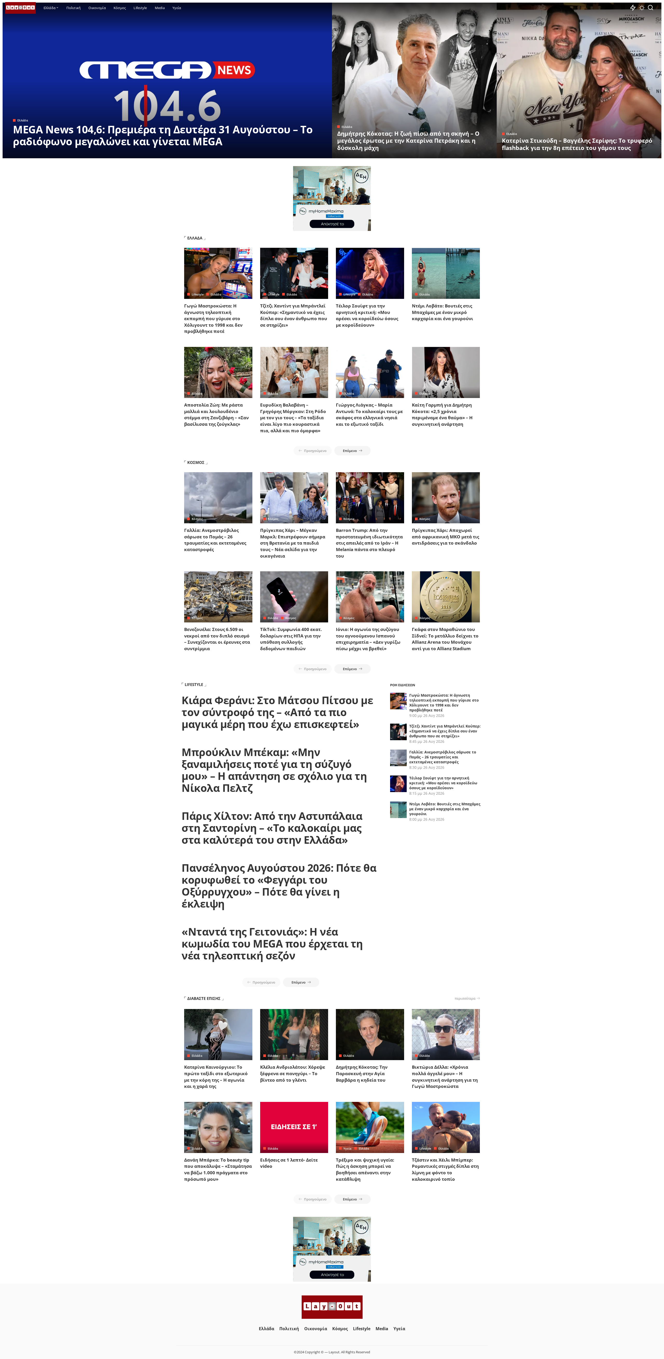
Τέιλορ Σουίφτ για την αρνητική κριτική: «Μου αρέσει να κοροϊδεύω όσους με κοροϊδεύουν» (367, 315)
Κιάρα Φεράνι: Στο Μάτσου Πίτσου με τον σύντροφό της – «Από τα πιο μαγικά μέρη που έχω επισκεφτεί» (277, 712)
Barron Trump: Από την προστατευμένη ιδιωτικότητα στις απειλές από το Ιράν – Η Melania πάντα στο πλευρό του (369, 543)
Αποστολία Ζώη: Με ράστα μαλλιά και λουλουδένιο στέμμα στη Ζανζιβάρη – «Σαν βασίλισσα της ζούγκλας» (216, 414)
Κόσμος (197, 518)
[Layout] (20, 8)
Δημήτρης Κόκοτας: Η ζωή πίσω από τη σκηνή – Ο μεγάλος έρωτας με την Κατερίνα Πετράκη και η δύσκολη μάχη (408, 140)
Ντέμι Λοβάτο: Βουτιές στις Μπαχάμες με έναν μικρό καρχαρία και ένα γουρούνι (442, 312)
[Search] (650, 8)
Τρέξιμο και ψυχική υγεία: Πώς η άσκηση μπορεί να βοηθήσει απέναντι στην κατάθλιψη (365, 1169)
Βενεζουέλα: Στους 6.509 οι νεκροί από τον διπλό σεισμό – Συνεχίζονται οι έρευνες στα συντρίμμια (217, 638)
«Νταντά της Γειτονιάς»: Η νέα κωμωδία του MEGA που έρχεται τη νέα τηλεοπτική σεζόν (272, 943)
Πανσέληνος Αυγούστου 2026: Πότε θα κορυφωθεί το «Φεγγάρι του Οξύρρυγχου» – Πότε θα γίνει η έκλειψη (279, 886)
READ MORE (307, 153)
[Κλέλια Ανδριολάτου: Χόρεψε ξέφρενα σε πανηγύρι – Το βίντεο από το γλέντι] (294, 1034)
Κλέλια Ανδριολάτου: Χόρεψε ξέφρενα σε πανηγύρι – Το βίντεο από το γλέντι (292, 1073)
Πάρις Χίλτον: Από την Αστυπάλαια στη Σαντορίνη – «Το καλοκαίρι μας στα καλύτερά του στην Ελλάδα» (272, 828)
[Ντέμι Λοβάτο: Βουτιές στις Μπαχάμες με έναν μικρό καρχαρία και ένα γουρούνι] (446, 273)
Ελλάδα (22, 120)
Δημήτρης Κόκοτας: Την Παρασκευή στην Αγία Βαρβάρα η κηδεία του (362, 1073)
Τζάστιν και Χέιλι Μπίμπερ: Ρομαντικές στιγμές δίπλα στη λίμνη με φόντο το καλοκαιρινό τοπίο (445, 1169)
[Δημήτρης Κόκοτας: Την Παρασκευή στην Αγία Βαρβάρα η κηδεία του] (370, 1034)
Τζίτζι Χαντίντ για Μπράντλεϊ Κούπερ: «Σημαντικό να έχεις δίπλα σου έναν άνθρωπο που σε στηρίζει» (293, 315)
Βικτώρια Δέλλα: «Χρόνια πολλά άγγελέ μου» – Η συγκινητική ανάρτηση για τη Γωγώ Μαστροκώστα (445, 1076)
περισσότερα (465, 998)
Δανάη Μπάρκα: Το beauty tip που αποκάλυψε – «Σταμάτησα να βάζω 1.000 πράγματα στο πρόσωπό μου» (218, 1169)
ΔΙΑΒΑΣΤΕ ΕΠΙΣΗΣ (203, 998)
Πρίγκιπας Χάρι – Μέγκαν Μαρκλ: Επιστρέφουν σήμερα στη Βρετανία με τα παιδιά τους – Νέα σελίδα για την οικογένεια (292, 543)
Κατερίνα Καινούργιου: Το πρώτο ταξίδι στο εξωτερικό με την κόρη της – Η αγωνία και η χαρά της (216, 1076)
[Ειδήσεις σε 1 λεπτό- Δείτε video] (294, 1127)
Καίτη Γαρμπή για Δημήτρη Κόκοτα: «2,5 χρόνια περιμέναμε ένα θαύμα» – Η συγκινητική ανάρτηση (442, 414)
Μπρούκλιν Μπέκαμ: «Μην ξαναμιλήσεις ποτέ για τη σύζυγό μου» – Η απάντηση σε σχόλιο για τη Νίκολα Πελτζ (274, 770)
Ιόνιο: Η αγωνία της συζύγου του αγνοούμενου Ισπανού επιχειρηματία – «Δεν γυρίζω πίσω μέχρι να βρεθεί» (368, 638)
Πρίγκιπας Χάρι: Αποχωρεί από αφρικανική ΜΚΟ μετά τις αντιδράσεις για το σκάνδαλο (445, 536)
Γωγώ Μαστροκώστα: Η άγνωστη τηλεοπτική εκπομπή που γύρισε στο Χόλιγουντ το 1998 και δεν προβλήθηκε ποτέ (213, 318)
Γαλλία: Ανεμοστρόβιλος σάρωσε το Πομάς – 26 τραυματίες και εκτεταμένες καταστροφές (215, 539)
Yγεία (347, 1148)
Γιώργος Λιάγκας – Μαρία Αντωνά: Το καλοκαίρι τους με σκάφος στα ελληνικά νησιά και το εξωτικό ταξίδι (369, 414)
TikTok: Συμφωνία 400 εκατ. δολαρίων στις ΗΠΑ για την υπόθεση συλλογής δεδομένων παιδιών (291, 638)
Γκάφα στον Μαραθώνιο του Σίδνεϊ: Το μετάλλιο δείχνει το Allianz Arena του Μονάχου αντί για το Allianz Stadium (445, 638)
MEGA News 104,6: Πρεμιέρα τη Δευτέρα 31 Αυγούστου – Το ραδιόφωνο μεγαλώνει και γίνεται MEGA (163, 135)
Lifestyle (198, 294)
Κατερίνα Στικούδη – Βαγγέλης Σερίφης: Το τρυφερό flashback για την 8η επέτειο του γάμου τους (577, 144)
